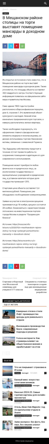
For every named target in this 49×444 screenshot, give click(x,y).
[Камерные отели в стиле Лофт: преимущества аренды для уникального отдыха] (9, 314)
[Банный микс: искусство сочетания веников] (8, 383)
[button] (4, 3)
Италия (17, 373)
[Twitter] (10, 45)
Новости (13, 9)
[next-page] (8, 353)
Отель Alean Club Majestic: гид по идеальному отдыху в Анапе (29, 410)
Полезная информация (23, 385)
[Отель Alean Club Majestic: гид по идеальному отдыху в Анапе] (8, 411)
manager (25, 373)
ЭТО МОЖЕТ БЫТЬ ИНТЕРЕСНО (17, 301)
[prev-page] (4, 353)
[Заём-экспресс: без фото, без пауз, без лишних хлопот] (8, 425)
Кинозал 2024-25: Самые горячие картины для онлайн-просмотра (30, 395)
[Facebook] (5, 45)
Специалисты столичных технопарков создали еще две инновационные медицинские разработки (35, 287)
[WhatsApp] (22, 45)
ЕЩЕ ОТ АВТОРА (11, 305)
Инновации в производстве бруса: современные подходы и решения (30, 329)
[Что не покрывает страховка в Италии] (8, 371)
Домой (5, 9)
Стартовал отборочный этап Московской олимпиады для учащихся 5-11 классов (13, 286)
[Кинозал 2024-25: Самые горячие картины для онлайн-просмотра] (8, 396)
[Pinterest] (16, 45)
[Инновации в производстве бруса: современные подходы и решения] (9, 329)
